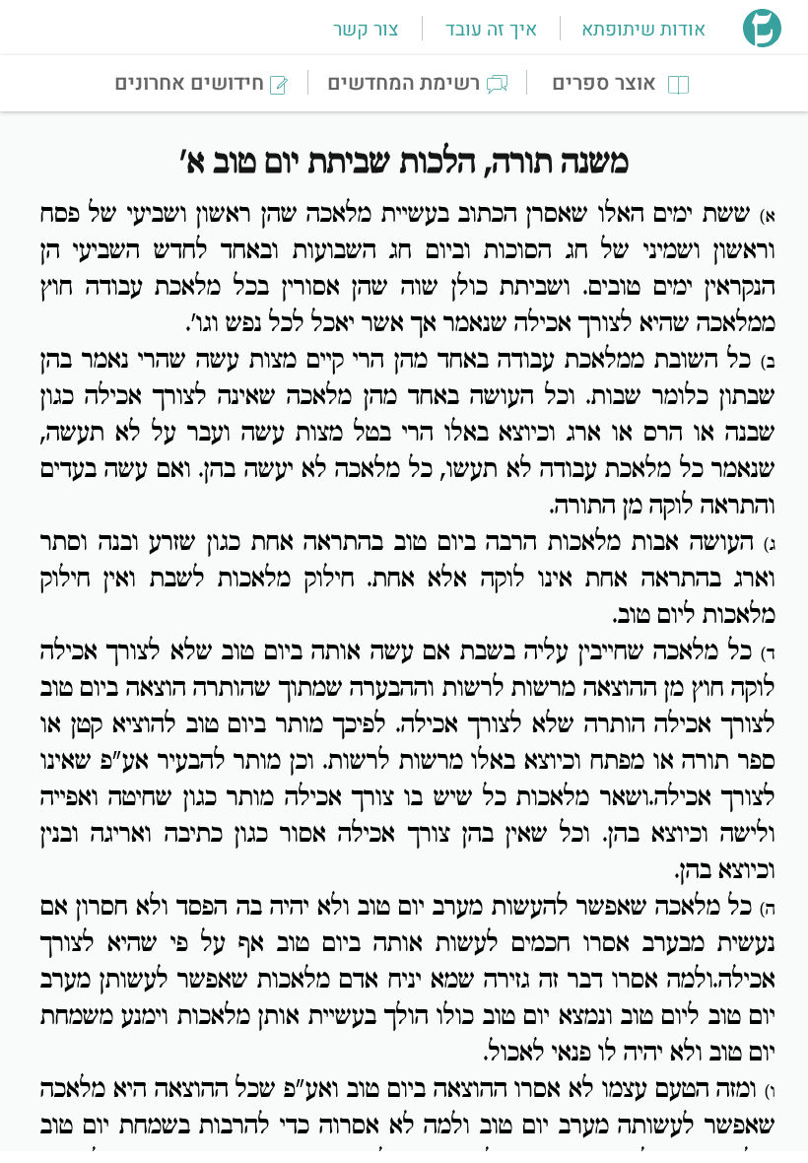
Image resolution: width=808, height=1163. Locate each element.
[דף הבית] (762, 41)
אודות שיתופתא (643, 29)
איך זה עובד (491, 29)
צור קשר (365, 29)
